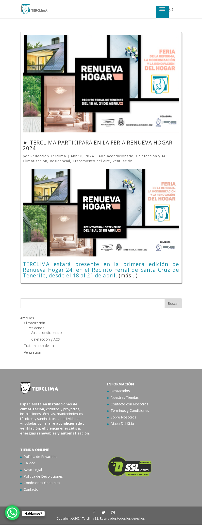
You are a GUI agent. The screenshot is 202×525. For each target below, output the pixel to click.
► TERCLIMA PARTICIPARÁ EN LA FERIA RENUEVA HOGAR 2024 (97, 145)
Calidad (29, 463)
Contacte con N (123, 404)
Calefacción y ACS (152, 156)
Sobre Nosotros (123, 417)
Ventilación (123, 161)
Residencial (60, 161)
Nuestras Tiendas (125, 397)
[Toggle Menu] (162, 9)
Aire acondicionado (116, 156)
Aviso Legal (33, 469)
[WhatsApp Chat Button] (12, 512)
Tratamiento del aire (91, 161)
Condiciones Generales (42, 482)
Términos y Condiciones (130, 410)
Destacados (120, 390)
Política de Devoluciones (43, 476)
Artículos (27, 318)
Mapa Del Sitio (122, 423)
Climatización (35, 161)
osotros (142, 404)
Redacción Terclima (48, 156)
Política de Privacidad (40, 456)
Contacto (31, 489)
